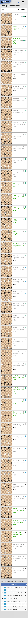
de (25, 2)
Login (18, 2)
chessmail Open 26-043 (13, 590)
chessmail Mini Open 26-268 (15, 595)
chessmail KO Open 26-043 (14, 593)
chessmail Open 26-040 (13, 609)
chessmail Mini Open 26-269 (15, 587)
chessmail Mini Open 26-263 (15, 607)
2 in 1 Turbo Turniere (12, 598)
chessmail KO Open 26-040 (14, 604)
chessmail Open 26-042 (13, 601)
